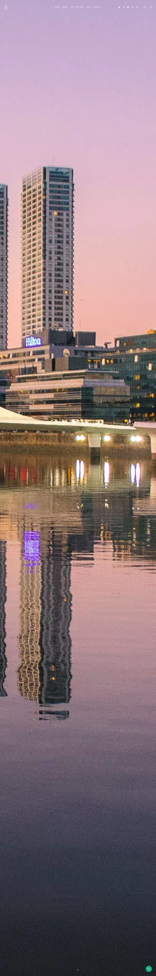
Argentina (69, 510)
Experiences (85, 510)
